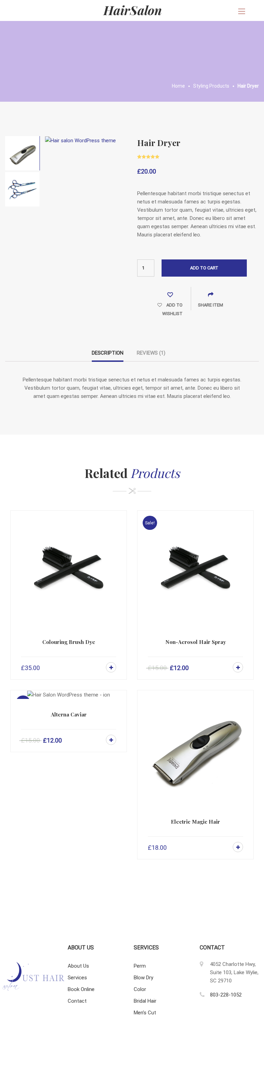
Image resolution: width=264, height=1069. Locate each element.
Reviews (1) (151, 353)
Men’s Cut (145, 1013)
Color (140, 989)
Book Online (81, 989)
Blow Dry (143, 978)
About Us (78, 966)
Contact (77, 1001)
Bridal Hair (145, 1001)
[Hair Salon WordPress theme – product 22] (80, 140)
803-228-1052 (226, 995)
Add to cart (204, 267)
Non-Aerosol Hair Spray (195, 641)
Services (77, 978)
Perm (140, 966)
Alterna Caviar (69, 714)
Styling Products (211, 86)
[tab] (107, 355)
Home (178, 86)
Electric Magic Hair (195, 821)
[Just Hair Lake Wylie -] (132, 10)
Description (107, 353)
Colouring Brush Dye (68, 641)
